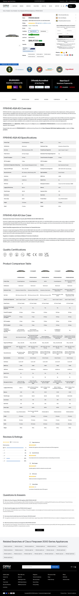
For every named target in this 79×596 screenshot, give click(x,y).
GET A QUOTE (70, 6)
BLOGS (50, 6)
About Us (20, 577)
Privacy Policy (36, 584)
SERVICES (28, 6)
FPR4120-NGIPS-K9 (40, 546)
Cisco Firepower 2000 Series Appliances (26, 10)
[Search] (61, 6)
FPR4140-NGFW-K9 (61, 550)
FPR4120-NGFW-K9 (70, 554)
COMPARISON (57, 99)
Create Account (73, 1)
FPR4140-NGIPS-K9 (29, 546)
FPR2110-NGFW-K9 (8, 546)
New (33, 31)
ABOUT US (44, 6)
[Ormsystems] (71, 566)
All (4, 447)
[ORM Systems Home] (6, 6)
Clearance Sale (66, 579)
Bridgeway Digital (47, 593)
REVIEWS (46, 99)
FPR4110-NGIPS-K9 (39, 550)
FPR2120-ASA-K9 (19, 550)
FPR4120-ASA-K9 (50, 550)
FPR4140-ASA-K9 (21, 128)
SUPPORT (57, 6)
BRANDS (21, 6)
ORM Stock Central (22, 584)
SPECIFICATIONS (25, 99)
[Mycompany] (75, 567)
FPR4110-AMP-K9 (8, 554)
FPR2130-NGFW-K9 (58, 277)
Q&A (66, 99)
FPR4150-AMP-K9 (28, 554)
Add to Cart (40, 44)
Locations (5, 587)
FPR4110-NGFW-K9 (8, 557)
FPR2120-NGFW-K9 (51, 546)
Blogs (49, 577)
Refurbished (43, 31)
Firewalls (8, 10)
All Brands (65, 577)
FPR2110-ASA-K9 (59, 554)
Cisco (30, 28)
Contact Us (62, 1)
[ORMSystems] (73, 566)
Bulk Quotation (66, 36)
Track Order (5, 582)
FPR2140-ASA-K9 (18, 546)
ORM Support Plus (22, 579)
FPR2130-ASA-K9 (33, 277)
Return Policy (35, 582)
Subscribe (55, 567)
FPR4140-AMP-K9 (29, 550)
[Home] (7, 566)
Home (4, 10)
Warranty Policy (36, 579)
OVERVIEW (14, 99)
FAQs (4, 579)
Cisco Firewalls (14, 10)
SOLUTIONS (36, 6)
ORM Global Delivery (22, 582)
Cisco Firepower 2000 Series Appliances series (53, 128)
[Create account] (64, 6)
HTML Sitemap (51, 579)
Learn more (39, 530)
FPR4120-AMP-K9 (45, 277)
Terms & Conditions (37, 577)
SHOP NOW (14, 6)
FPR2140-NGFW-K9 (8, 550)
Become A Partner (7, 584)
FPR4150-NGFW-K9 (70, 277)
